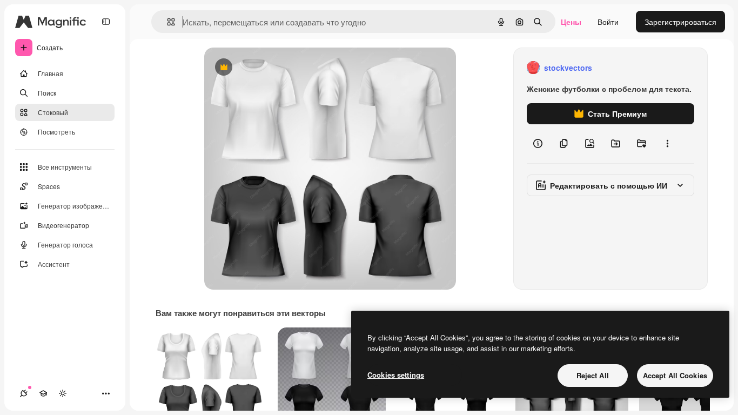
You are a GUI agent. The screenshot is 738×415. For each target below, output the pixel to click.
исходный (276, 67)
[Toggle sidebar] (106, 21)
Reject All (592, 375)
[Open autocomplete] (167, 22)
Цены (571, 21)
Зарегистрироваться (680, 21)
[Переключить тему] (62, 393)
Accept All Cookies (675, 375)
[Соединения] (23, 393)
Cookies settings (395, 375)
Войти (608, 21)
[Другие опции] (667, 144)
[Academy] (43, 393)
